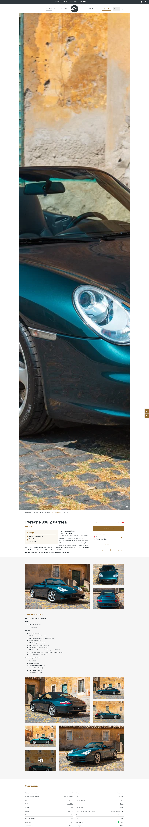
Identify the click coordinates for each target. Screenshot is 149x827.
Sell (56, 8)
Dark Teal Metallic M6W (116, 811)
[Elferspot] (74, 9)
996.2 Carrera (69, 800)
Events (90, 8)
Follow (106, 8)
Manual (71, 825)
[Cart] (122, 9)
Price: (95, 522)
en (117, 8)
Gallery (35, 512)
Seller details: (99, 534)
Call (109, 544)
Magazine (64, 8)
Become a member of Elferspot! (70, 2)
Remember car (108, 528)
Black (121, 804)
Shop (83, 8)
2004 (71, 793)
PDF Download (116, 550)
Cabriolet (70, 804)
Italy (122, 822)
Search (49, 8)
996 (72, 807)
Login (145, 2)
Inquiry (65, 512)
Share (100, 550)
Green (121, 807)
